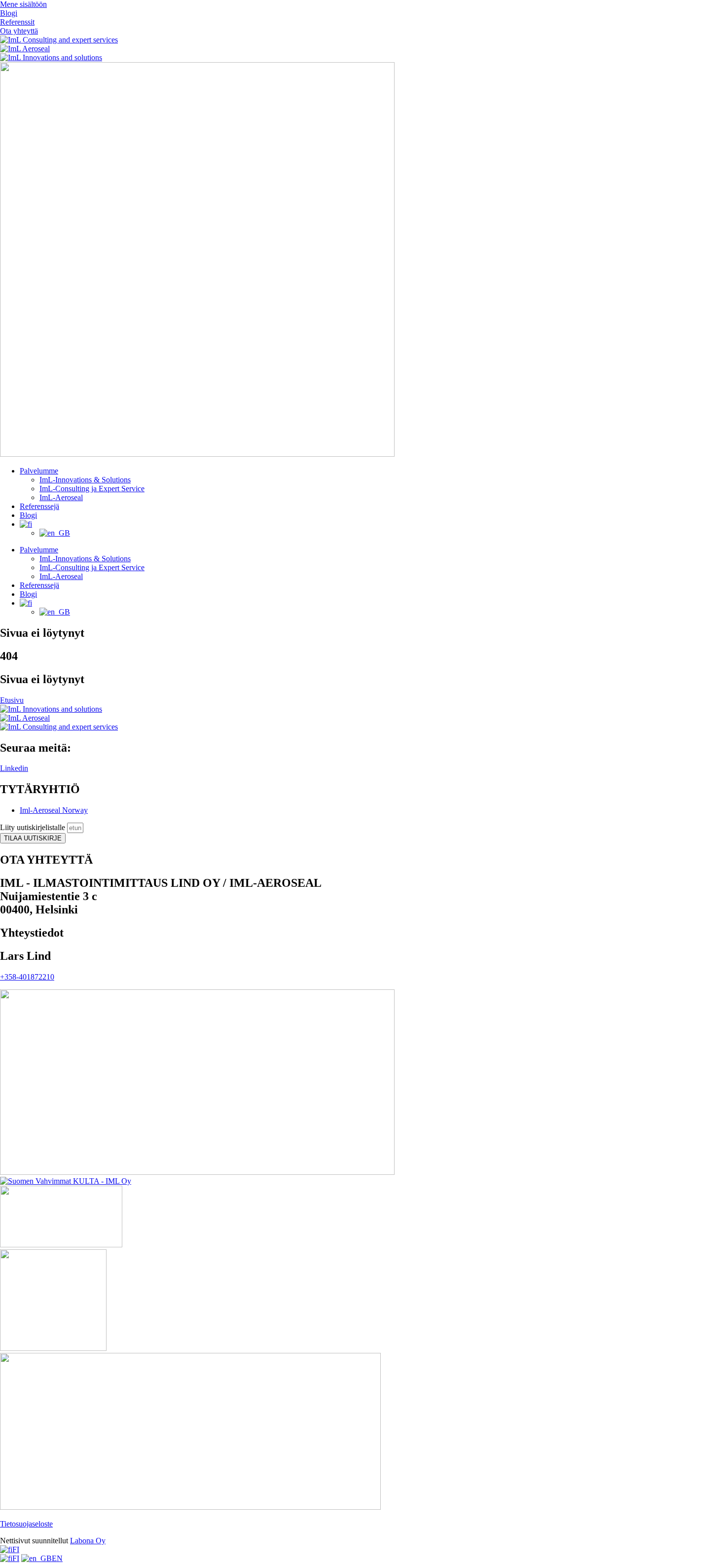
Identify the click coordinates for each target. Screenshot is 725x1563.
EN (57, 1558)
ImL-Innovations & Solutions (85, 479)
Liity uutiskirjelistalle (33, 827)
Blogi (28, 515)
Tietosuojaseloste (26, 1524)
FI (15, 1549)
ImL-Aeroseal (61, 497)
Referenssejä (39, 506)
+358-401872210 (27, 977)
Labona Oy (88, 1540)
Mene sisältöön (23, 4)
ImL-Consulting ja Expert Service (92, 488)
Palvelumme (39, 471)
